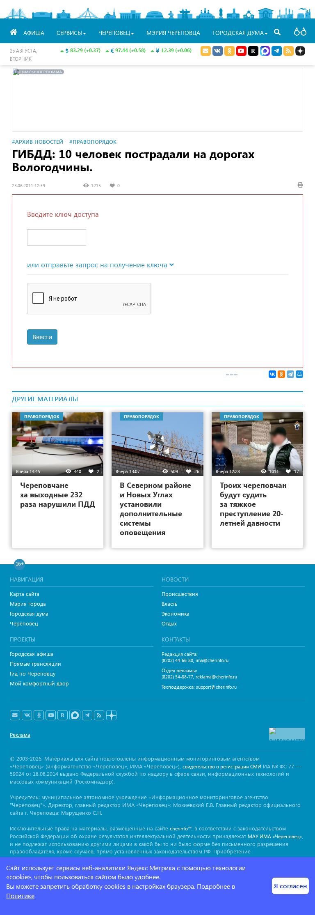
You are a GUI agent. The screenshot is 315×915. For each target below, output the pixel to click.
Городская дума (29, 613)
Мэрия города (28, 603)
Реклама (20, 734)
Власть (170, 603)
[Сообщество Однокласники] (229, 51)
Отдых (169, 623)
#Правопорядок (92, 141)
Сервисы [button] (69, 33)
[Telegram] (290, 374)
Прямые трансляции (35, 663)
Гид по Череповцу (32, 673)
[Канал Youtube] (241, 51)
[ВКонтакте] (272, 374)
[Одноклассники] (281, 374)
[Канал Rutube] (253, 51)
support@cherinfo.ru (216, 687)
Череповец (24, 623)
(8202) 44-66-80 (177, 660)
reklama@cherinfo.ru (216, 676)
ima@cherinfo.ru (212, 660)
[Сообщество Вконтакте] (27, 715)
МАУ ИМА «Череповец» (275, 836)
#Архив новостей (37, 141)
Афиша (33, 33)
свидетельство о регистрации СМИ (222, 766)
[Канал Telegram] (87, 715)
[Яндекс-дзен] (111, 715)
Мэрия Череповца (173, 33)
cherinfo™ (181, 828)
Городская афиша (31, 653)
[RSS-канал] (99, 715)
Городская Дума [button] (238, 33)
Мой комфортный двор (39, 683)
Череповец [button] (114, 33)
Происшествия (180, 593)
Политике (20, 895)
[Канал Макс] (265, 52)
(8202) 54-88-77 (177, 676)
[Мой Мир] (299, 374)
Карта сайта (24, 593)
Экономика (175, 613)
